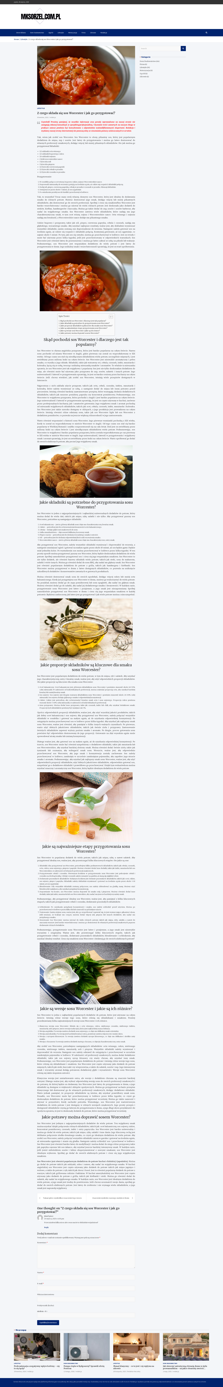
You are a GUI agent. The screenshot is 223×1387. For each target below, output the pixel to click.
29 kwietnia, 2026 (20, 1371)
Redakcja (104, 33)
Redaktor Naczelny (133, 1371)
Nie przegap (21, 1330)
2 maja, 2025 (167, 1371)
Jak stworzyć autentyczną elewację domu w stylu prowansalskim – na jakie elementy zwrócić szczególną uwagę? (185, 1368)
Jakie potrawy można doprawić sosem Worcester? (79, 333)
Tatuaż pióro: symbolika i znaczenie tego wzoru (62, 1198)
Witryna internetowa (45, 1294)
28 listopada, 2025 (119, 1371)
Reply (46, 1227)
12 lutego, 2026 (69, 1371)
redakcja (53, 117)
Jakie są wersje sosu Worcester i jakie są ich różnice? (80, 331)
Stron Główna (21, 33)
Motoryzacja (72, 33)
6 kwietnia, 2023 (42, 117)
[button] (109, 317)
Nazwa (40, 1273)
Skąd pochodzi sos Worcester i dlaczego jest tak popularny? (83, 321)
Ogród (51, 33)
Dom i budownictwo (37, 33)
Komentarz (42, 1243)
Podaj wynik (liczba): (45, 1305)
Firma (83, 33)
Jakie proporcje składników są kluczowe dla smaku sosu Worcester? (86, 326)
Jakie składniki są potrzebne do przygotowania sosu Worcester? (85, 323)
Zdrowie (93, 33)
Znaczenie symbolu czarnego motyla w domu (110, 1198)
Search (183, 48)
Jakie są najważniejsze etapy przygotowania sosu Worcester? (83, 328)
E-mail (40, 1284)
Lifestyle (61, 33)
